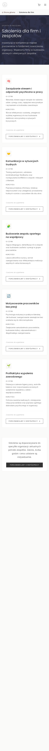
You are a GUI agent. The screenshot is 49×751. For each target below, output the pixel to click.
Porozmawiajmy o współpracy (23, 136)
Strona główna (9, 12)
